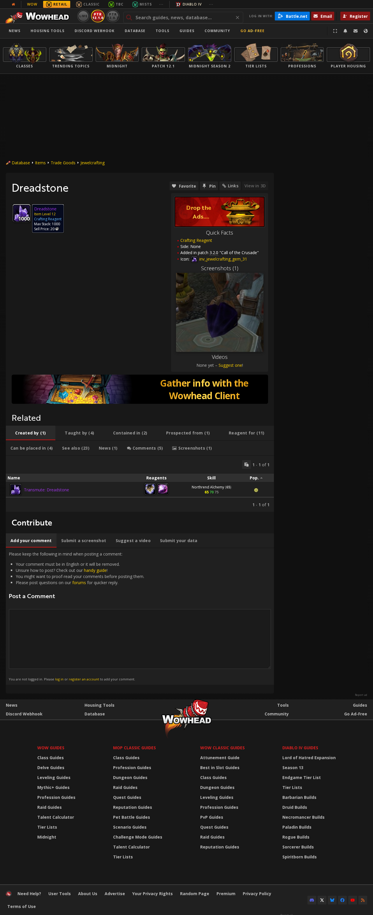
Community (217, 30)
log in (59, 679)
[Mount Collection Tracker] (140, 389)
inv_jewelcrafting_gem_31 (222, 259)
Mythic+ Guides (53, 787)
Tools (283, 705)
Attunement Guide (220, 757)
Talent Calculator (55, 817)
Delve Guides (50, 767)
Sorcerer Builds (298, 847)
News (14, 30)
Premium (226, 893)
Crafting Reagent (196, 240)
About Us (87, 893)
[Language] (365, 31)
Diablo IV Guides (300, 747)
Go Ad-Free (252, 30)
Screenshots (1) (219, 268)
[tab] (30, 433)
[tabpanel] (140, 484)
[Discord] (311, 900)
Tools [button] (162, 30)
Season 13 (292, 767)
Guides (187, 30)
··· (161, 4)
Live (83, 16)
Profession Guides (56, 797)
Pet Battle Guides (131, 817)
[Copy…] (246, 464)
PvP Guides (211, 817)
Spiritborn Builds (299, 857)
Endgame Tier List (301, 777)
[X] (322, 900)
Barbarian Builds (299, 797)
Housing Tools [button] (47, 30)
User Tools (59, 893)
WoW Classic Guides (222, 747)
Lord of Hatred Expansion (309, 757)
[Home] (39, 16)
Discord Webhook (95, 30)
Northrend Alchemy (208, 487)
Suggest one (230, 365)
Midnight (46, 837)
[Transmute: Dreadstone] (15, 489)
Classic (91, 4)
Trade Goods (63, 162)
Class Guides (50, 757)
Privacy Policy (257, 893)
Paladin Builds (297, 827)
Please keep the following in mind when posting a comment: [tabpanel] (76, 616)
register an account (84, 679)
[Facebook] (342, 900)
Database (135, 30)
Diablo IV (192, 4)
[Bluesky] (332, 900)
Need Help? (29, 893)
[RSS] (362, 900)
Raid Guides (49, 807)
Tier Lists (47, 827)
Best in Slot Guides (220, 767)
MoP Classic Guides (134, 747)
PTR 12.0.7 (112, 16)
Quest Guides (127, 797)
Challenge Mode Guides (137, 837)
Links (233, 185)
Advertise (115, 893)
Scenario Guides (130, 827)
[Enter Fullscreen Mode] (335, 31)
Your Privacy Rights (152, 893)
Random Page (194, 893)
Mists (146, 4)
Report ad (361, 695)
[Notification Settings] (345, 31)
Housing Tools (100, 705)
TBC (120, 4)
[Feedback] (355, 31)
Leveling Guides (54, 777)
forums (79, 582)
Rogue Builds (295, 837)
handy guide (95, 570)
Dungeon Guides (130, 777)
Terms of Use (21, 906)
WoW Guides (50, 747)
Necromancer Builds (303, 817)
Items (40, 162)
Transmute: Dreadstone (46, 490)
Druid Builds (294, 807)
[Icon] (22, 213)
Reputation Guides (132, 807)
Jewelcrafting (92, 162)
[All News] (13, 4)
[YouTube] (352, 900)
